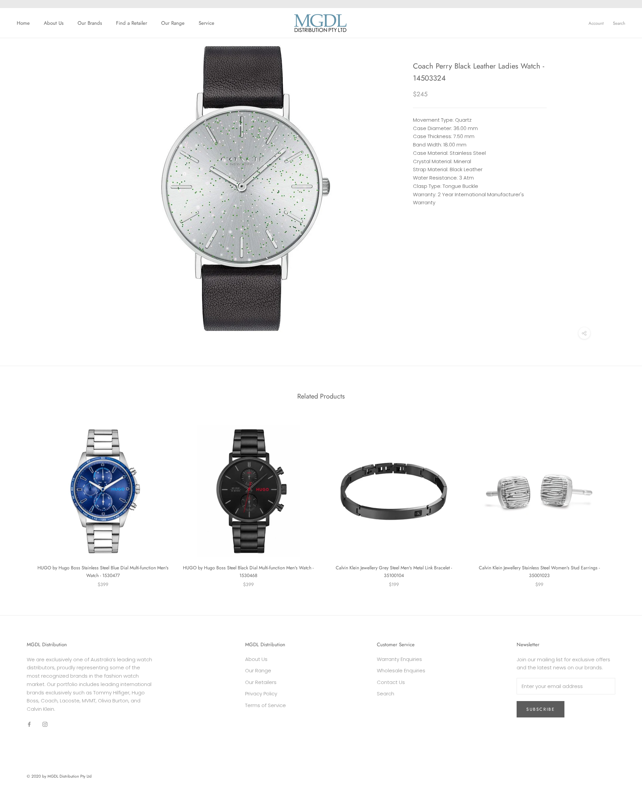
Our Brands (90, 23)
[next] (621, 499)
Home (23, 23)
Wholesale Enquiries (401, 670)
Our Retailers (261, 682)
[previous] (20, 499)
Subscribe (540, 709)
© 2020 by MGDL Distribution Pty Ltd (59, 776)
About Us (54, 23)
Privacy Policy (261, 693)
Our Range (173, 23)
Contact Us (391, 682)
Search (619, 23)
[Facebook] (29, 724)
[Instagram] (44, 724)
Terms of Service (265, 705)
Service (206, 23)
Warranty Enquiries (399, 659)
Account (596, 23)
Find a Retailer (131, 23)
